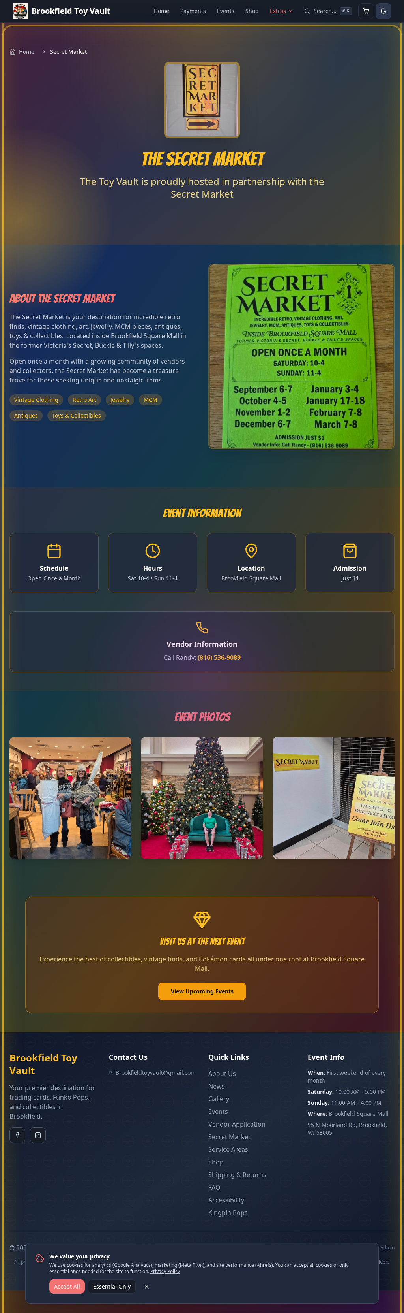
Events (225, 11)
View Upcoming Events (202, 991)
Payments (193, 11)
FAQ (214, 1187)
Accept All (67, 1286)
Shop (252, 11)
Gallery (218, 1098)
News (216, 1086)
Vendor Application (237, 1124)
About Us (222, 1073)
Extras (278, 11)
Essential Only (112, 1286)
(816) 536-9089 (219, 657)
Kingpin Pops (228, 1212)
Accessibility (226, 1200)
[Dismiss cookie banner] (147, 1286)
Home (161, 11)
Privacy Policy (165, 1271)
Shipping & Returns (237, 1174)
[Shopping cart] (366, 11)
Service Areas (228, 1149)
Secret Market (229, 1136)
